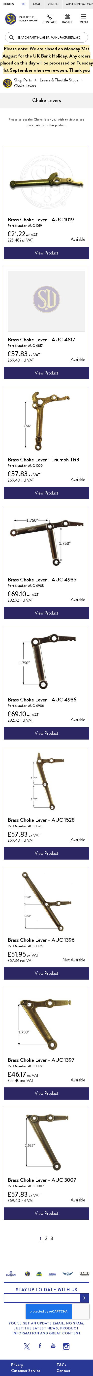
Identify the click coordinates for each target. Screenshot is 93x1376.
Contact (49, 22)
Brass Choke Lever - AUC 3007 (42, 1180)
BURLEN (8, 4)
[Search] (11, 37)
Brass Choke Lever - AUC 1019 (41, 219)
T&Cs (61, 1365)
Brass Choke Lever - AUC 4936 (42, 699)
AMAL (36, 4)
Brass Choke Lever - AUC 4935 (42, 579)
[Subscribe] (84, 1298)
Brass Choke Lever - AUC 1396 (41, 940)
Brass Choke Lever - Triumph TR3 (43, 459)
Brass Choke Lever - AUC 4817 (41, 339)
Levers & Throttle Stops (59, 80)
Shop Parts (23, 80)
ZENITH (53, 4)
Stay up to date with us (46, 1290)
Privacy (17, 1365)
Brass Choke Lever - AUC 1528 (41, 820)
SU (23, 4)
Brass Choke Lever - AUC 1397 (41, 1060)
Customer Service (25, 1371)
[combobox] (46, 37)
